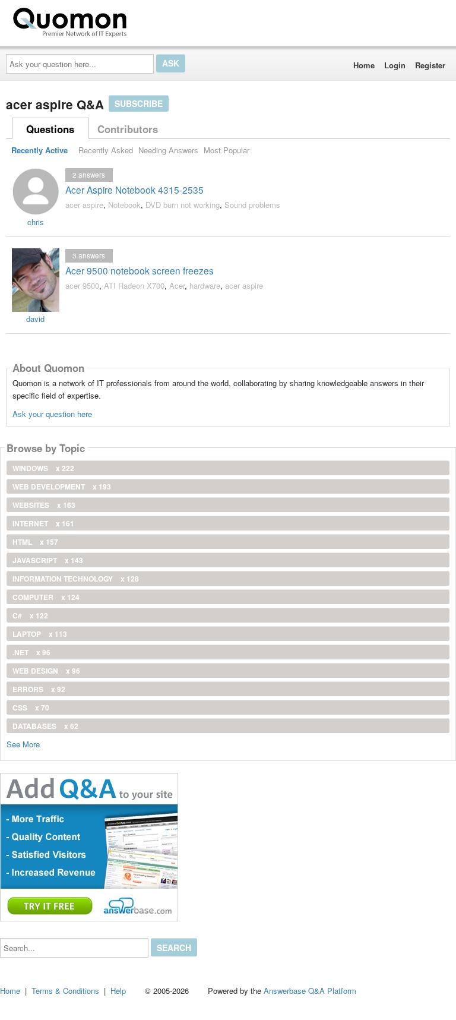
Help (118, 990)
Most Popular (226, 150)
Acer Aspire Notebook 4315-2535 (134, 189)
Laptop (39, 634)
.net (31, 652)
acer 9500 (82, 285)
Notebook (124, 204)
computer (46, 597)
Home (364, 65)
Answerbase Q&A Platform (310, 990)
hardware (204, 285)
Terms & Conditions (65, 990)
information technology (75, 578)
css (30, 707)
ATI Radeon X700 (134, 285)
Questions (50, 129)
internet (43, 523)
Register (430, 65)
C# (30, 615)
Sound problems (252, 204)
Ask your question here (52, 413)
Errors (38, 689)
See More (23, 743)
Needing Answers (168, 150)
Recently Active (39, 150)
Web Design (46, 670)
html (35, 541)
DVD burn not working (182, 204)
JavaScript (47, 560)
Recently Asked (105, 150)
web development (61, 486)
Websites (43, 505)
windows (43, 468)
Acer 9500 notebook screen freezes (139, 270)
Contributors (127, 129)
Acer (177, 285)
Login (395, 65)
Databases (45, 726)
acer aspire (84, 204)
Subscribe (139, 103)
